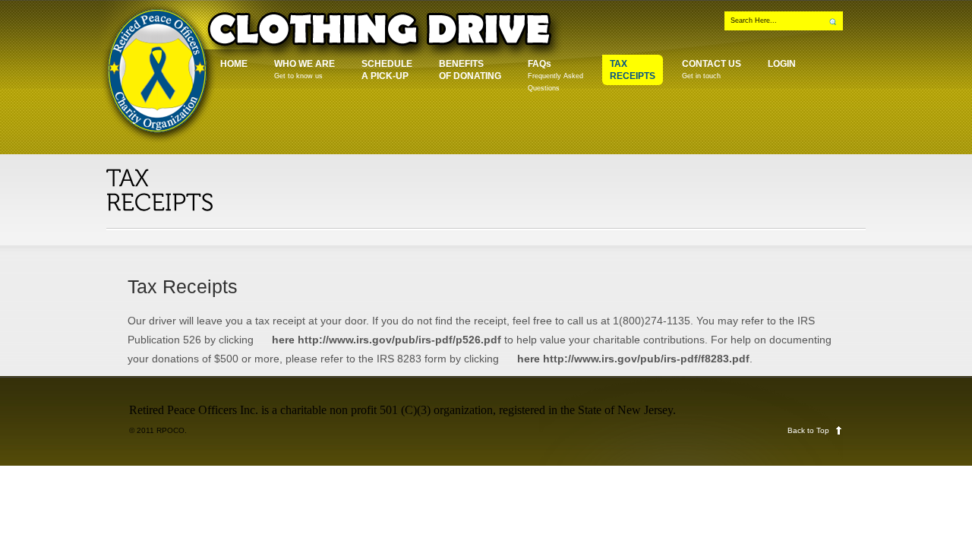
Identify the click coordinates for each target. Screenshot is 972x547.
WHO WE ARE (304, 69)
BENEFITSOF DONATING (470, 69)
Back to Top (808, 430)
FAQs (555, 75)
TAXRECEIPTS (632, 69)
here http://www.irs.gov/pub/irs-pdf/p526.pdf (386, 340)
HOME (234, 63)
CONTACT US (711, 69)
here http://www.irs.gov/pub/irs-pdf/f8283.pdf (633, 359)
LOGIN (782, 63)
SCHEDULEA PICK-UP (386, 69)
